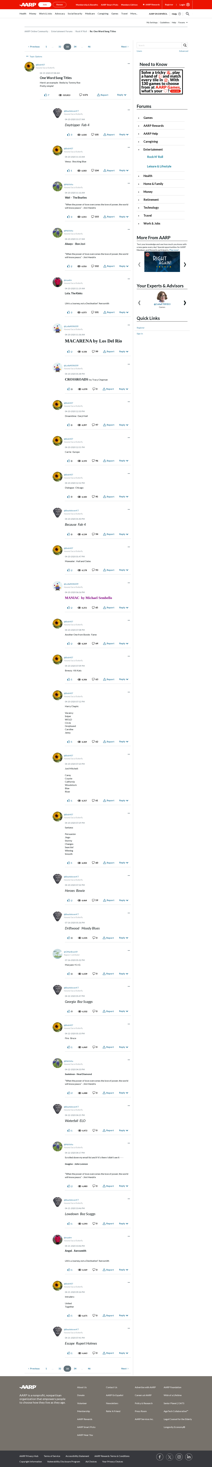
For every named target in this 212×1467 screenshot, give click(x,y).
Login (182, 4)
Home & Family (153, 183)
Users (139, 51)
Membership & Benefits (87, 4)
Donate (81, 1395)
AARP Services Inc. (144, 1419)
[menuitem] (22, 15)
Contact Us (111, 1387)
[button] (187, 13)
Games (148, 117)
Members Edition (129, 4)
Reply (120, 94)
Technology (151, 207)
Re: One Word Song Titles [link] (103, 31)
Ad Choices (91, 1461)
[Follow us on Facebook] (160, 1457)
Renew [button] (59, 4)
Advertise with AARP (145, 1387)
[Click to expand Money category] (140, 192)
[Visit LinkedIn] (189, 1457)
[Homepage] (28, 4)
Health (147, 175)
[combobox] (162, 45)
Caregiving (150, 141)
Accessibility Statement (77, 1456)
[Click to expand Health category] (140, 176)
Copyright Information (30, 1461)
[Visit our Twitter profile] (169, 1457)
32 (59, 46)
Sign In (140, 333)
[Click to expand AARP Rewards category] (140, 126)
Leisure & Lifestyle (159, 166)
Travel (147, 215)
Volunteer (82, 1403)
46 (89, 46)
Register (169, 4)
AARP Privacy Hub (28, 1456)
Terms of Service (52, 1456)
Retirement (151, 199)
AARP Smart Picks (109, 4)
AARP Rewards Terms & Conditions (112, 1456)
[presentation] (139, 263)
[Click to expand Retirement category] (140, 200)
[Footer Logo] (42, 1387)
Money (148, 191)
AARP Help (150, 133)
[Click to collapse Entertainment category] (140, 150)
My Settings (152, 22)
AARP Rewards (153, 125)
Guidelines (165, 22)
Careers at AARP (143, 1395)
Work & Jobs (151, 223)
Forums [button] (181, 22)
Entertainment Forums (62, 31)
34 (75, 46)
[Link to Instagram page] (179, 1457)
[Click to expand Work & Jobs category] (140, 223)
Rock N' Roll (81, 31)
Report (104, 94)
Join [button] (45, 4)
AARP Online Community (36, 31)
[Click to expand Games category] (140, 118)
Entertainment (153, 149)
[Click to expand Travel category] (140, 216)
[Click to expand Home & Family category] (140, 184)
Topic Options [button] (36, 56)
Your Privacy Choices (112, 1461)
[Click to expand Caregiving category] (140, 142)
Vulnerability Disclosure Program (63, 1461)
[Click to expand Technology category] (140, 208)
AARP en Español (158, 14)
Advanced (183, 51)
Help (174, 22)
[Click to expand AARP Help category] (140, 134)
